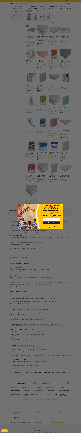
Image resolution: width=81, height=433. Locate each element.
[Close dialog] (61, 205)
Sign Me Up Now (51, 222)
